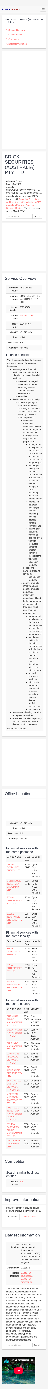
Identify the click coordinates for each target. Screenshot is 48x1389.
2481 (22, 1182)
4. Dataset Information (16, 44)
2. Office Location (14, 35)
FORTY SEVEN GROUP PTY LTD (14, 1144)
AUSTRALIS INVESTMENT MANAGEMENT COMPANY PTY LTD (14, 1114)
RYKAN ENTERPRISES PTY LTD (14, 900)
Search (37, 216)
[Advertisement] (24, 74)
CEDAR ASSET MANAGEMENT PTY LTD (14, 1033)
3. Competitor (12, 39)
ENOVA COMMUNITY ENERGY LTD (14, 867)
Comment (12, 1217)
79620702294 (26, 315)
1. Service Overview (15, 30)
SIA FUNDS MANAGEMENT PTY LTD (14, 1046)
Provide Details (29, 1217)
